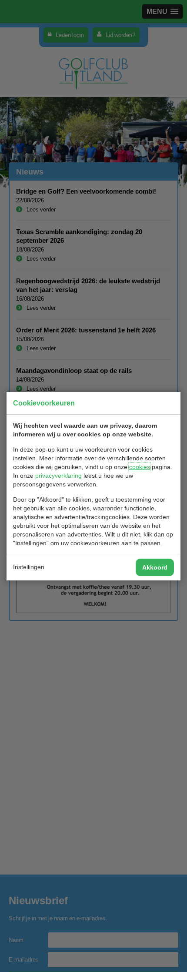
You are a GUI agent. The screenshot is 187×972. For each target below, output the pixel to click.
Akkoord (154, 567)
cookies (139, 466)
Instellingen (28, 566)
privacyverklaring (58, 475)
